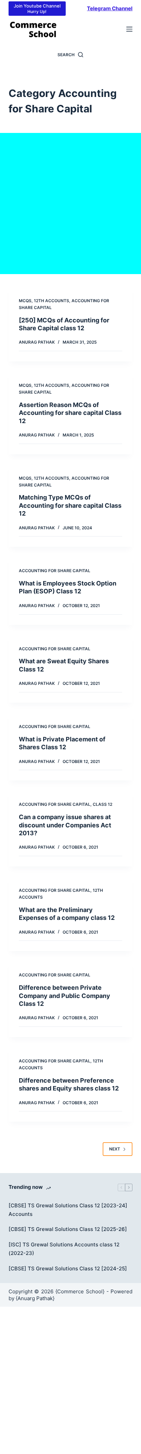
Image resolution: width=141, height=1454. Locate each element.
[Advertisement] (70, 203)
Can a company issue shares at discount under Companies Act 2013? (65, 825)
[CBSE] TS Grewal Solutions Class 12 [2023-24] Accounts (68, 1209)
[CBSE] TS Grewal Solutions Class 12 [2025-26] (68, 1229)
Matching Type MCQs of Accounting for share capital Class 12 (70, 505)
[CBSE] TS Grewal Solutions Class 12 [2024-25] (68, 1268)
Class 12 (102, 804)
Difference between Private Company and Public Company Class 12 (64, 995)
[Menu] (129, 29)
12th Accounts (51, 300)
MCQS (25, 300)
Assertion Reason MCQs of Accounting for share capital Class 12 (70, 412)
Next (114, 1148)
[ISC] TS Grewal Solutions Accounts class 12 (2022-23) (64, 1248)
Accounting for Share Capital (54, 570)
